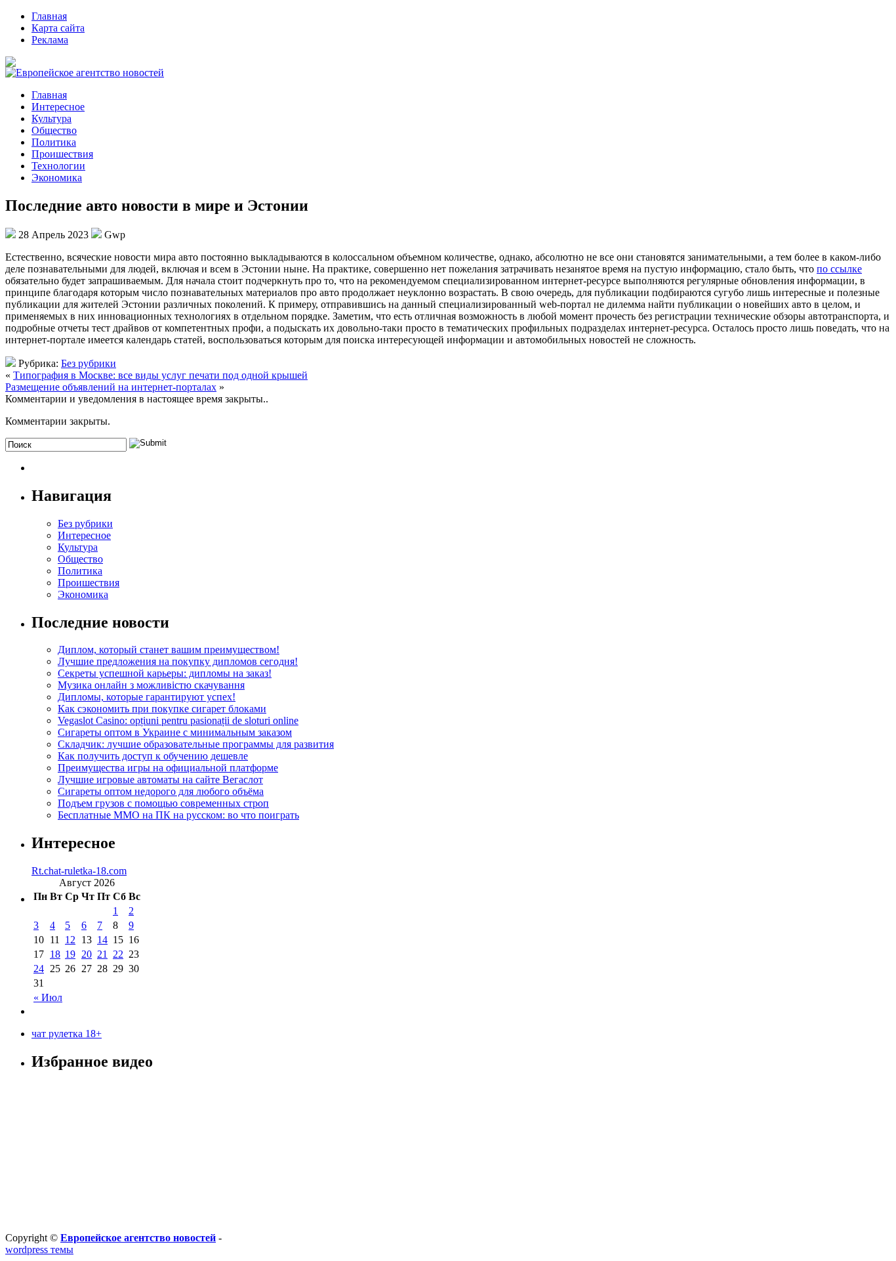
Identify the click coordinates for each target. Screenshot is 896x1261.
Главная (49, 16)
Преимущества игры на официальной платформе (168, 767)
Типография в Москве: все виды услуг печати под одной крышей (160, 375)
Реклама (49, 39)
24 (38, 968)
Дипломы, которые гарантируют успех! (146, 696)
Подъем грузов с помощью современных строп (163, 803)
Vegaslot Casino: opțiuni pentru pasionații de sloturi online (178, 720)
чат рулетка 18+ (66, 1033)
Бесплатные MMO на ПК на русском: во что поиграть (178, 815)
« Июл (47, 997)
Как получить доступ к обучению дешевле (153, 755)
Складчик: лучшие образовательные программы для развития (196, 744)
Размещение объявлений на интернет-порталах (110, 387)
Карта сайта (58, 27)
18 (55, 954)
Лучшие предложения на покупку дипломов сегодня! (178, 661)
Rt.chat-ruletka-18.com (79, 870)
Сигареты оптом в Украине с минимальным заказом (175, 732)
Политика (53, 142)
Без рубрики (88, 363)
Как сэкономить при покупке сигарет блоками (162, 708)
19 (70, 954)
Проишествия (62, 154)
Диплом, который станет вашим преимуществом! (168, 649)
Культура (51, 118)
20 (86, 954)
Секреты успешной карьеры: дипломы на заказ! (165, 673)
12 (70, 939)
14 (102, 939)
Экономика (56, 177)
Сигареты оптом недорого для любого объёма (161, 791)
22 (118, 954)
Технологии (58, 165)
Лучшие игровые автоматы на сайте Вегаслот (160, 779)
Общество (54, 130)
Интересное (58, 106)
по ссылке (839, 268)
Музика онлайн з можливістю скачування (151, 685)
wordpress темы (39, 1249)
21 (102, 954)
